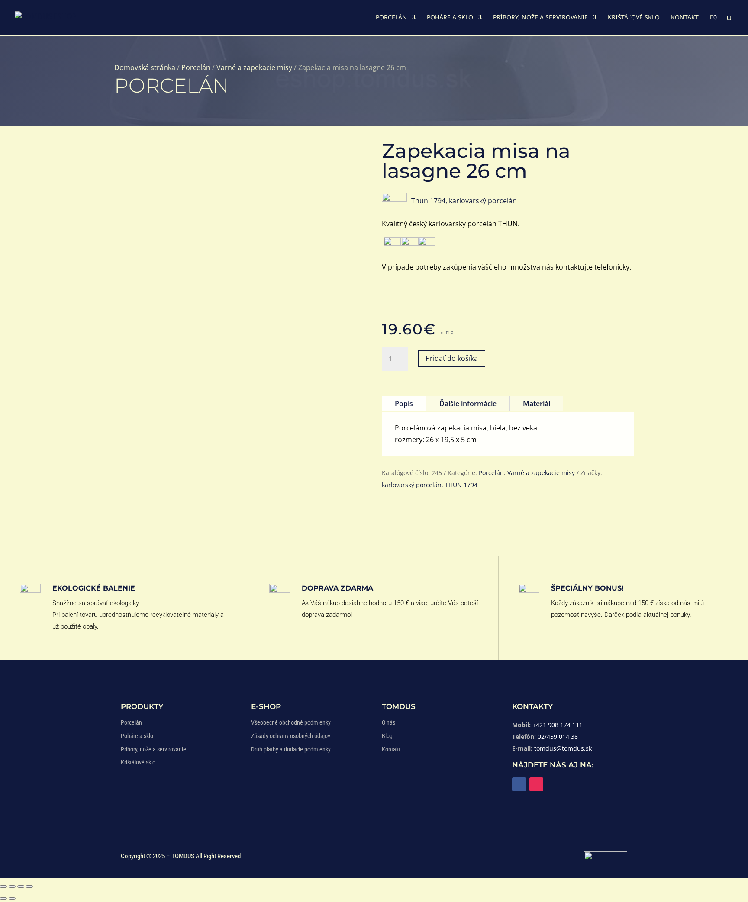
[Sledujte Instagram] (536, 784)
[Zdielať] (20, 886)
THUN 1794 (461, 485)
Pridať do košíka (452, 358)
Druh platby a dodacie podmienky (291, 749)
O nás (388, 722)
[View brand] (394, 199)
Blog (387, 735)
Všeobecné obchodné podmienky (291, 722)
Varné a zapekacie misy (254, 67)
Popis (404, 403)
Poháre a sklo (450, 17)
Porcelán (391, 17)
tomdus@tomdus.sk (563, 748)
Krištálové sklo (138, 762)
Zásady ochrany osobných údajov (290, 735)
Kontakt (685, 17)
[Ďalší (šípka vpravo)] (12, 898)
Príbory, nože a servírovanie (540, 17)
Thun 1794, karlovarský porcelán (464, 200)
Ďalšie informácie (468, 403)
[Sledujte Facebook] (519, 784)
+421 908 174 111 (557, 725)
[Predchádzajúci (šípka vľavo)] (3, 898)
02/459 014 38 (558, 736)
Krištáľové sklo (634, 17)
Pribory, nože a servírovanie (153, 749)
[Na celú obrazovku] (12, 886)
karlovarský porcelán (412, 485)
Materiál (536, 403)
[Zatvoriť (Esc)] (29, 886)
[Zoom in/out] (3, 886)
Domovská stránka (144, 67)
